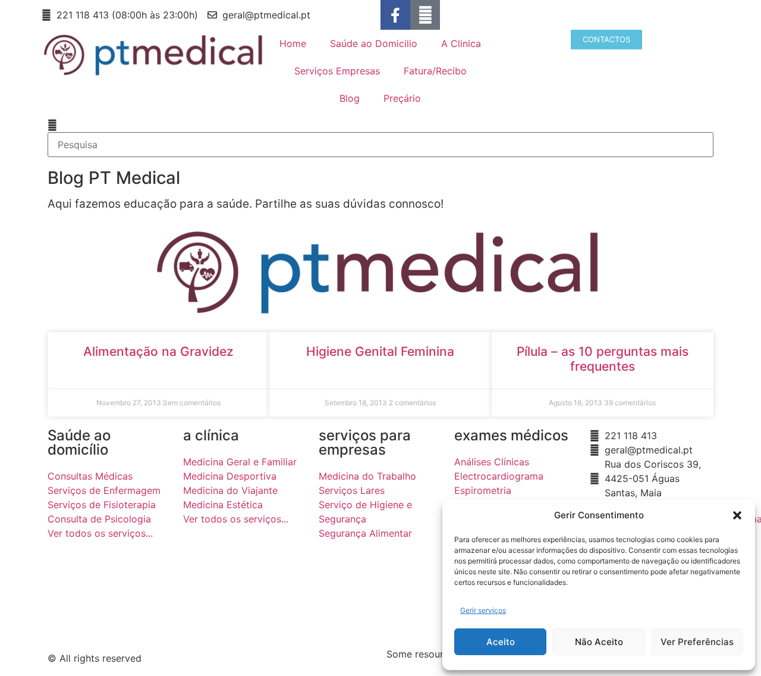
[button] (737, 515)
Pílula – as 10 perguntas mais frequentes (602, 359)
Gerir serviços (483, 610)
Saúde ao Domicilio (373, 43)
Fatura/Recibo (435, 71)
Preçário (402, 98)
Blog (349, 98)
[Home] (425, 15)
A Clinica (461, 43)
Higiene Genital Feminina (380, 351)
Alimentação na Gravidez (158, 351)
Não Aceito (599, 641)
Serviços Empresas (337, 71)
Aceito (500, 641)
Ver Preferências (697, 641)
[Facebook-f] (395, 15)
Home (292, 43)
